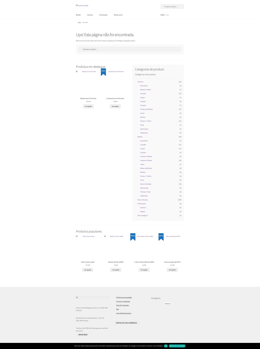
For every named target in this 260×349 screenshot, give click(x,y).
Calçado (143, 93)
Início (79, 22)
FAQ (117, 309)
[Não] (257, 346)
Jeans (142, 113)
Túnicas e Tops (145, 192)
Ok (166, 346)
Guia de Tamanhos (122, 305)
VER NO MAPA (82, 334)
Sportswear (144, 129)
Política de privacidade (124, 297)
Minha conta (118, 15)
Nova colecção (143, 200)
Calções (143, 101)
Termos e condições (123, 301)
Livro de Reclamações (123, 313)
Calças (142, 97)
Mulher (78, 15)
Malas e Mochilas (146, 168)
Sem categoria (143, 215)
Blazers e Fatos (145, 90)
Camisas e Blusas (146, 156)
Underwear (144, 133)
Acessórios (144, 86)
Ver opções (88, 106)
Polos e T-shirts (145, 121)
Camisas (143, 105)
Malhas (142, 117)
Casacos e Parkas (146, 160)
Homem (90, 15)
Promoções (103, 15)
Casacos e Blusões (146, 109)
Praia (142, 125)
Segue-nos (167, 303)
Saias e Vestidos (145, 184)
